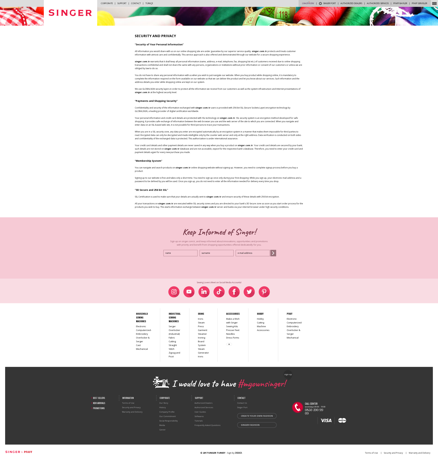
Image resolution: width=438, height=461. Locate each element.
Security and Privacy (131, 407)
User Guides (200, 412)
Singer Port (242, 407)
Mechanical (142, 348)
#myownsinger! (261, 382)
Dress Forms (232, 337)
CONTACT (136, 3)
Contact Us (242, 403)
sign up (288, 374)
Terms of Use (128, 403)
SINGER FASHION (250, 424)
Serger (172, 326)
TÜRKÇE (149, 3)
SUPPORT (121, 3)
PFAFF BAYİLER (400, 3)
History (162, 407)
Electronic (141, 326)
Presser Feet (232, 330)
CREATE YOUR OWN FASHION (257, 415)
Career (162, 429)
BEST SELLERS (99, 398)
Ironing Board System (202, 341)
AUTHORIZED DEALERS (351, 3)
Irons (200, 318)
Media (162, 425)
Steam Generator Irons (203, 352)
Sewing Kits (232, 326)
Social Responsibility (168, 420)
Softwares (199, 416)
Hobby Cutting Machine (261, 322)
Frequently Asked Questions (207, 425)
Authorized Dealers (203, 403)
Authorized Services (204, 407)
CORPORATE (107, 3)
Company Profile (167, 412)
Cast (138, 345)
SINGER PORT (329, 3)
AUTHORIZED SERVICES (378, 3)
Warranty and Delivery (132, 412)
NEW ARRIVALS (99, 403)
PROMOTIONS (99, 408)
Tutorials (199, 420)
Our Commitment (167, 416)
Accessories (263, 330)
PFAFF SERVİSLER (419, 3)
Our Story (163, 403)
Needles (230, 333)
